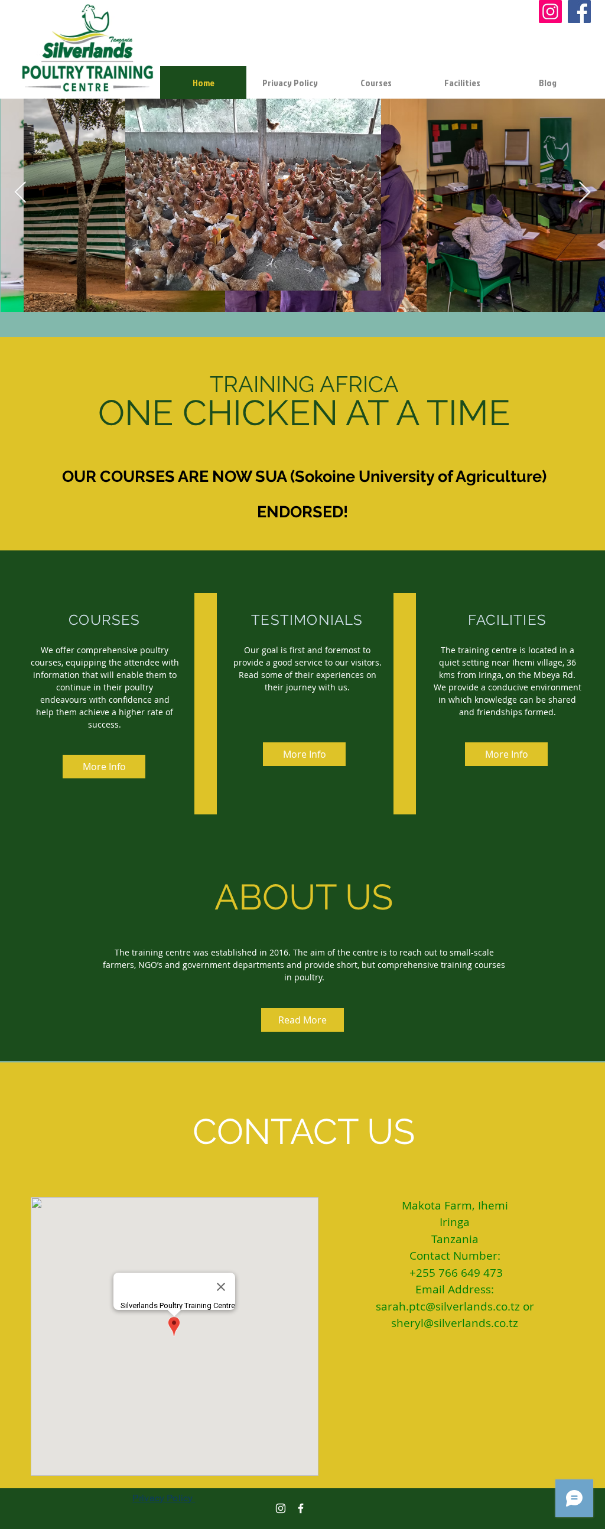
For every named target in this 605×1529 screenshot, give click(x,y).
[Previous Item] (20, 192)
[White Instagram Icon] (280, 1508)
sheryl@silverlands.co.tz (454, 1323)
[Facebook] (579, 11)
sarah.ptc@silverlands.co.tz (448, 1306)
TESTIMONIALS (307, 619)
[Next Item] (584, 192)
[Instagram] (550, 11)
